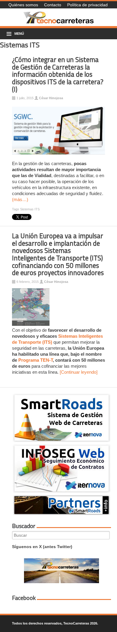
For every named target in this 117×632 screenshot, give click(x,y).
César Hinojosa (51, 98)
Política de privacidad (87, 4)
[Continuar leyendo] (79, 372)
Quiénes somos (23, 4)
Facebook (24, 597)
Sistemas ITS (30, 209)
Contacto (52, 4)
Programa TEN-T (35, 360)
